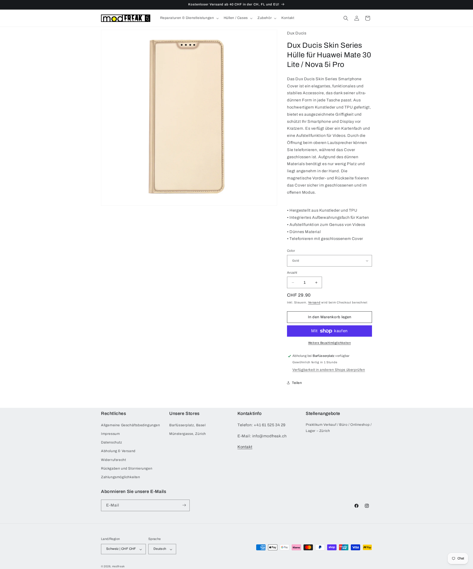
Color (291, 251)
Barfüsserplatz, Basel (187, 425)
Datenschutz (111, 442)
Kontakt (244, 447)
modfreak (118, 566)
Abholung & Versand (118, 451)
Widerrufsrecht (113, 459)
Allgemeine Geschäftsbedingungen (130, 425)
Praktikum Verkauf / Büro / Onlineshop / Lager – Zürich (339, 427)
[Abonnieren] (184, 505)
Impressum (110, 434)
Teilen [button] (297, 383)
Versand (314, 302)
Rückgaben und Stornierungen (126, 468)
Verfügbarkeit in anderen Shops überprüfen (328, 370)
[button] (189, 18)
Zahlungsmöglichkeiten (120, 477)
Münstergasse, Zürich (187, 434)
